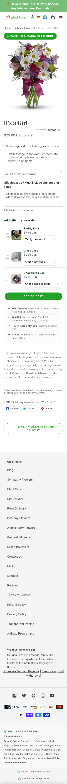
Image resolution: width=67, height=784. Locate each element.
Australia (16, 758)
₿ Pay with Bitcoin (13, 736)
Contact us (14, 556)
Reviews (12, 585)
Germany (40, 741)
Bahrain (33, 754)
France (24, 741)
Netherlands (21, 745)
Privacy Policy (16, 614)
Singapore (28, 758)
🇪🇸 (39, 17)
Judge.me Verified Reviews (21, 671)
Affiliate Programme (20, 633)
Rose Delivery (16, 508)
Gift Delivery (15, 499)
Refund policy (16, 604)
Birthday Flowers (18, 518)
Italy (31, 741)
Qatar (41, 754)
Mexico (36, 749)
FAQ (10, 566)
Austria (58, 745)
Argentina (9, 754)
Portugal (48, 745)
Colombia (47, 749)
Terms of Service (19, 595)
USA (18, 749)
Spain (16, 741)
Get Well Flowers (18, 537)
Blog (10, 470)
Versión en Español (40, 771)
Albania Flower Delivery (29, 28)
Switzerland (36, 745)
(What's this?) (48, 402)
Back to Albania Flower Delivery (36, 428)
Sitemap (12, 576)
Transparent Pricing (20, 624)
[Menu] (61, 17)
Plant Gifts (14, 489)
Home (7, 28)
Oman (49, 754)
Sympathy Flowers (20, 479)
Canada (27, 749)
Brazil (57, 749)
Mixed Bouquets (18, 547)
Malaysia (40, 758)
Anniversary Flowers (21, 527)
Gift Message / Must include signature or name (32, 146)
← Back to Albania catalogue (30, 36)
